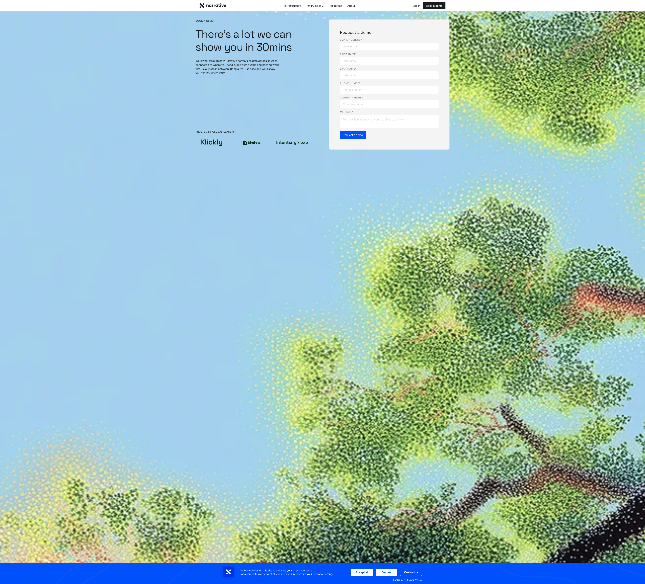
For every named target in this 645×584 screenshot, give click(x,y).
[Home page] (213, 5)
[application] (322, 573)
